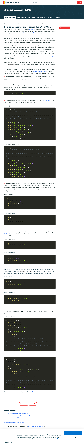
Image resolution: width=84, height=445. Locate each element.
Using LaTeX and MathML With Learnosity (16, 413)
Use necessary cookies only (73, 437)
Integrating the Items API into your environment (35, 23)
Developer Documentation (44, 17)
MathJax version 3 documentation (41, 56)
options (34, 233)
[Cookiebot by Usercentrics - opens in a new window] (8, 442)
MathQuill (30, 33)
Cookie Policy (58, 438)
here (5, 34)
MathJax (31, 29)
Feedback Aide (21, 17)
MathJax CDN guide (39, 71)
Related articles (64, 27)
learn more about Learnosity (36, 426)
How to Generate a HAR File (12, 418)
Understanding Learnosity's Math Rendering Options (19, 415)
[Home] (11, 2)
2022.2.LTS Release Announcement (14, 422)
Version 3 (18, 78)
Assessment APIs (10, 17)
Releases (57, 17)
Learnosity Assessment (18, 23)
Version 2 (28, 78)
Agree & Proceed (73, 433)
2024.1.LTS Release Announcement (14, 420)
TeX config (45, 100)
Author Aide (31, 17)
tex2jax (6, 233)
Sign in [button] (79, 2)
